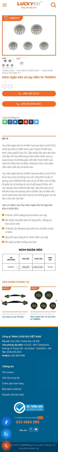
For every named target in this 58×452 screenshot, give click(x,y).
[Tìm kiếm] (53, 5)
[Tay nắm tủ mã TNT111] (15, 299)
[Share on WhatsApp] (4, 122)
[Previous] (6, 35)
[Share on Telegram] (36, 122)
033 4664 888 (18, 355)
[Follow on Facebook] (31, 429)
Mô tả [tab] (5, 139)
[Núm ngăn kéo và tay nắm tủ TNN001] (43, 299)
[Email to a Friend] (20, 122)
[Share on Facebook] (10, 122)
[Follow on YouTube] (36, 429)
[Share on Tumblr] (31, 122)
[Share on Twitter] (15, 122)
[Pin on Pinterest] (25, 122)
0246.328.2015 (14, 352)
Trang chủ (8, 71)
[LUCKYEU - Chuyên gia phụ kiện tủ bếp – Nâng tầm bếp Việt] (29, 5)
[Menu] (4, 5)
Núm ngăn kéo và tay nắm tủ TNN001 (42, 318)
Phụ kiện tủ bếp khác (28, 71)
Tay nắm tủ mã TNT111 (13, 317)
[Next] (51, 35)
